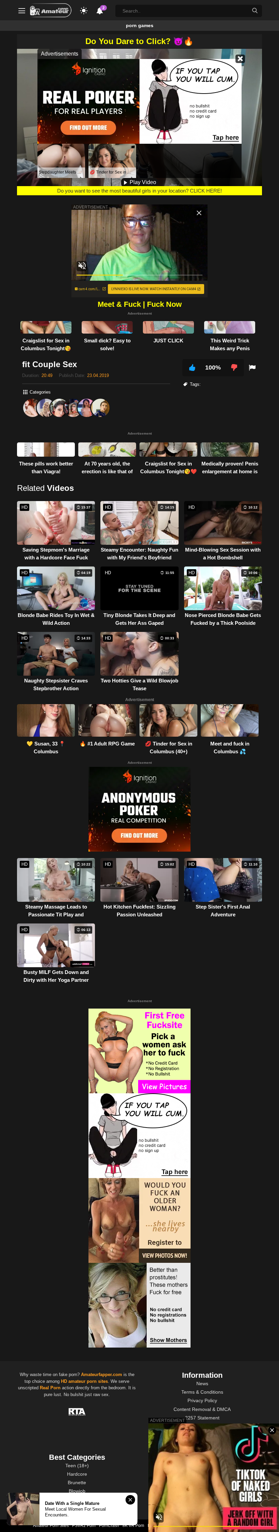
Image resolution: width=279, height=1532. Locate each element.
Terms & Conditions (202, 1392)
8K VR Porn (133, 1525)
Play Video (142, 182)
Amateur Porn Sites (51, 1525)
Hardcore (77, 1474)
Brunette (77, 1482)
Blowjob (77, 1491)
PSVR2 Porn (84, 1525)
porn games (139, 25)
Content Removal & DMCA (202, 1409)
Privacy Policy (202, 1400)
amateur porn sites (88, 1381)
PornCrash (109, 1525)
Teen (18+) (77, 1465)
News (202, 1383)
